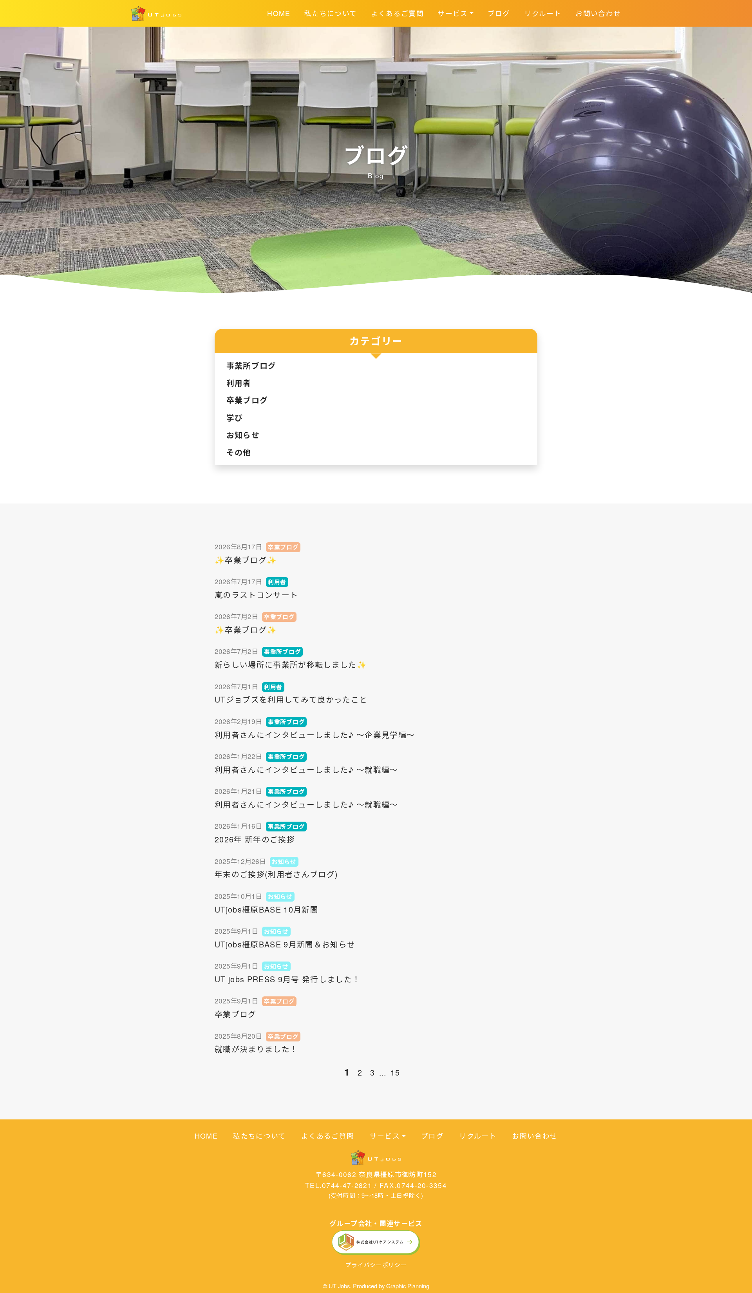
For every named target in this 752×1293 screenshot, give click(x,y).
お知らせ (243, 434)
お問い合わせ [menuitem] (598, 13)
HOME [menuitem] (278, 13)
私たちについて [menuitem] (330, 13)
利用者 (238, 382)
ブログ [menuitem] (499, 13)
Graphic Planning (407, 1286)
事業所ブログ (251, 365)
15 (395, 1072)
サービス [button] (452, 13)
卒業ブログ (247, 400)
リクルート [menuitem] (543, 13)
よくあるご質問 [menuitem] (397, 13)
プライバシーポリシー (376, 1264)
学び (234, 417)
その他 (238, 452)
